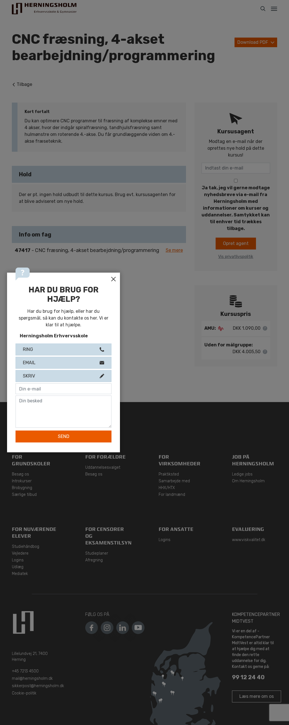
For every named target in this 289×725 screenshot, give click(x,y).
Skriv (29, 392)
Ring (28, 365)
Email (29, 379)
